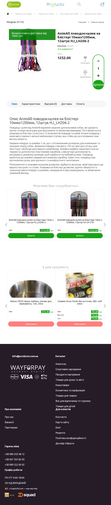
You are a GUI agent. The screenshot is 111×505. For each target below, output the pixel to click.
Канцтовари (62, 385)
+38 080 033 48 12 (15, 454)
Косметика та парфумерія (70, 390)
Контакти (61, 417)
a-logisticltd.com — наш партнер (23, 489)
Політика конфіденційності (71, 438)
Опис (14, 103)
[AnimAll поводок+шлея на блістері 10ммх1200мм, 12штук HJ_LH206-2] (30, 51)
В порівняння (85, 76)
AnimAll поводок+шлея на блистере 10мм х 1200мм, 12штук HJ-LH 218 (79, 221)
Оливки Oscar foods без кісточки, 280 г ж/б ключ (80, 302)
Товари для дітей (65, 406)
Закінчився (31, 324)
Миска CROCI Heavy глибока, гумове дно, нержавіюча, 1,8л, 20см (31, 302)
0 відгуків (82, 22)
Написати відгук (97, 22)
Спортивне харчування (68, 369)
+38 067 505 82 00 (15, 459)
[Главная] (8, 14)
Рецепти (60, 432)
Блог (58, 427)
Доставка (66, 103)
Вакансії (9, 422)
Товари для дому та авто (70, 379)
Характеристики (31, 103)
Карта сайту (62, 422)
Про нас (9, 417)
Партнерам (11, 427)
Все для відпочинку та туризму (73, 401)
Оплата (80, 103)
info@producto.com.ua (25, 356)
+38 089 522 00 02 (15, 464)
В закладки (85, 62)
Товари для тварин (66, 395)
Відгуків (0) (50, 103)
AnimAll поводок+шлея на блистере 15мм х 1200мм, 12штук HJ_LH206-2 (31, 221)
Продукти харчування (68, 374)
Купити (98, 84)
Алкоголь (61, 364)
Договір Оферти (65, 443)
